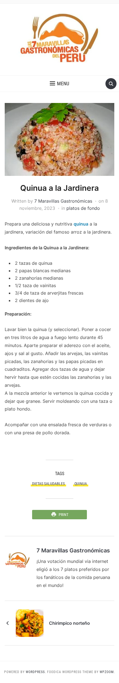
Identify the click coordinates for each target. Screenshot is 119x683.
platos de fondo (83, 208)
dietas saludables (48, 483)
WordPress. (36, 672)
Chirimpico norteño (69, 623)
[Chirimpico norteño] (30, 622)
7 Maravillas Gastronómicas (63, 201)
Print (63, 514)
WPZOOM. (107, 672)
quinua (81, 224)
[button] (59, 84)
